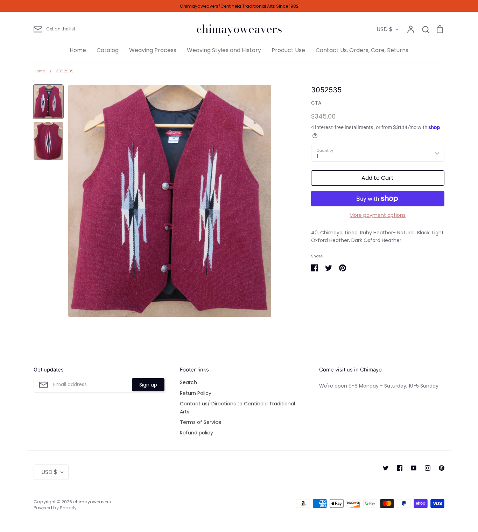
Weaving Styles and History (224, 50)
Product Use (288, 50)
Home (78, 50)
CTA (316, 102)
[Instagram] (428, 468)
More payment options (378, 215)
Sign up (148, 384)
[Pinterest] (442, 468)
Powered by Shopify (55, 508)
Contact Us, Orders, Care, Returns (362, 50)
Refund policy (196, 432)
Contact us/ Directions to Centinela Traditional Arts (237, 407)
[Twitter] (386, 468)
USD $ (385, 29)
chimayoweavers (239, 29)
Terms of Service (201, 422)
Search (188, 382)
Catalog (108, 50)
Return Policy (195, 393)
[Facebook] (400, 468)
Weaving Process (152, 50)
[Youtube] (414, 468)
